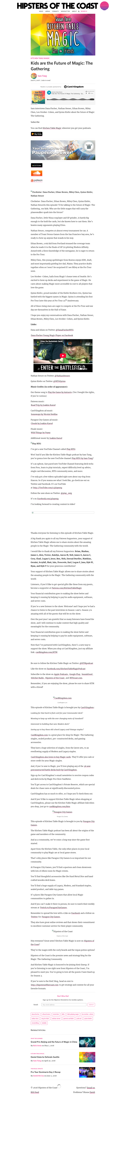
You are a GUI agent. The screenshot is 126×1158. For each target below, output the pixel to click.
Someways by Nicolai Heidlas (44, 414)
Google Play (74, 674)
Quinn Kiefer (88, 1018)
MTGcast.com (76, 678)
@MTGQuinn (59, 381)
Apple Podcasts (61, 674)
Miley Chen (35, 1018)
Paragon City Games (51, 917)
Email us (91, 1088)
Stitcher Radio (37, 678)
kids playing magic (73, 1014)
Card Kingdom (87, 707)
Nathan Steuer (56, 1018)
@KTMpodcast (86, 663)
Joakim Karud (56, 438)
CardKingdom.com (39, 735)
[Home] (63, 5)
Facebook (75, 913)
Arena (47, 11)
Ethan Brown (46, 1014)
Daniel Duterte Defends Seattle (45, 1057)
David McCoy (38, 1076)
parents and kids (68, 1018)
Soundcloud (87, 674)
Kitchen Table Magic (40, 58)
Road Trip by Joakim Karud (43, 405)
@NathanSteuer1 (62, 376)
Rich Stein (37, 1046)
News (41, 11)
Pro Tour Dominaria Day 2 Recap (46, 1072)
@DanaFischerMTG (65, 330)
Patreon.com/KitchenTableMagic (67, 588)
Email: (36, 1005)
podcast (79, 1018)
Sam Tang (42, 76)
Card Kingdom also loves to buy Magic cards (51, 757)
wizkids (44, 1023)
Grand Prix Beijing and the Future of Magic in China (54, 1042)
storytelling (35, 1023)
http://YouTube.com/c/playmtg (47, 488)
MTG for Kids (45, 1018)
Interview (56, 1014)
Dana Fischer (35, 1014)
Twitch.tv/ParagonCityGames (53, 907)
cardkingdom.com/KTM (46, 652)
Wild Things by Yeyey (40, 432)
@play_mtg (66, 493)
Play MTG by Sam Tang (82, 458)
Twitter (34, 917)
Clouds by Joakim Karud (42, 423)
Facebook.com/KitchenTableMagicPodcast (66, 669)
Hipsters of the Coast (54, 678)
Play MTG (71, 449)
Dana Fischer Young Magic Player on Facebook (52, 335)
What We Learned (37, 1038)
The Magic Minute (37, 1068)
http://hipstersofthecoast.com (44, 985)
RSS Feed (35, 1092)
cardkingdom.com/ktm (59, 806)
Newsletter (65, 11)
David (92, 1092)
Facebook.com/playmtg (48, 499)
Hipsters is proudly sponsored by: (50, 87)
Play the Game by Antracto (60, 392)
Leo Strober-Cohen (87, 1014)
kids (63, 1014)
